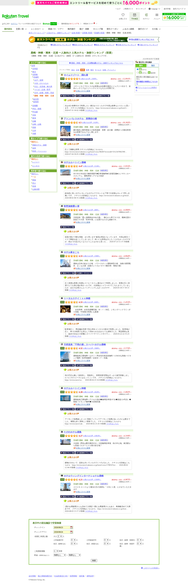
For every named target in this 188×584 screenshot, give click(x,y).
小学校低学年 (91, 540)
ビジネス (35, 166)
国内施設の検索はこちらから (147, 83)
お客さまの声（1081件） (92, 436)
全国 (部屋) (76, 33)
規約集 (82, 576)
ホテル (144, 69)
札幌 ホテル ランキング (61, 45)
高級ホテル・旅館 (39, 145)
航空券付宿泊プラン (101, 95)
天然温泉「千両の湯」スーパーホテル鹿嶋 (85, 344)
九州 (34, 131)
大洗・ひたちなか (41, 83)
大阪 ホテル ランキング (148, 45)
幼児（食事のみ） (60, 544)
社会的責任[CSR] (61, 576)
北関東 (35, 74)
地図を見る (104, 83)
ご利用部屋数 (39, 551)
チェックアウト (40, 532)
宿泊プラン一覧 (68, 95)
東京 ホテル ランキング (83, 45)
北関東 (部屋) (87, 33)
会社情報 (32, 576)
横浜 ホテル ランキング (105, 45)
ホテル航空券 (149, 73)
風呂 (92, 70)
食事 (87, 70)
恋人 (34, 183)
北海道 (35, 69)
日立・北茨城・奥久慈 (43, 86)
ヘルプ (117, 9)
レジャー (35, 162)
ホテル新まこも (71, 252)
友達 (34, 186)
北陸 (34, 115)
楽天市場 (167, 9)
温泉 (34, 148)
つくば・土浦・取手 (42, 90)
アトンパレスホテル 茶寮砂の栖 (80, 118)
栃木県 (36, 99)
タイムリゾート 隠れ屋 (76, 75)
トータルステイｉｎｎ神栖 (77, 298)
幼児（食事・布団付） (128, 540)
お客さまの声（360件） (89, 79)
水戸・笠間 (38, 80)
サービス (98, 70)
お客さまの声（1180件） (92, 479)
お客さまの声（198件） (91, 256)
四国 (34, 127)
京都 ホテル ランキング (127, 45)
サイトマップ (141, 9)
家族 (34, 180)
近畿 (34, 121)
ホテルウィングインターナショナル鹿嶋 (83, 476)
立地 (77, 70)
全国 (33, 66)
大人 (55, 536)
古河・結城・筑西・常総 (44, 93)
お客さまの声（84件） (91, 302)
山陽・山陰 (36, 124)
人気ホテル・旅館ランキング (58, 33)
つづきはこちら (91, 110)
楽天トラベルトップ (37, 33)
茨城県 (36, 77)
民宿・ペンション (39, 151)
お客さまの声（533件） (91, 166)
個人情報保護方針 (45, 576)
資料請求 (90, 576)
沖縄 (34, 134)
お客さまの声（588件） (91, 348)
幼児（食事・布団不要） (127, 545)
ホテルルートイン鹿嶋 (75, 162)
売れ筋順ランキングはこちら (142, 39)
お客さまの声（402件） (91, 392)
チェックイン (39, 527)
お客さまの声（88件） (91, 210)
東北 (34, 72)
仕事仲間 (35, 189)
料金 (42, 555)
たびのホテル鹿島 (72, 432)
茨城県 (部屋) (99, 33)
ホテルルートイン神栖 (75, 388)
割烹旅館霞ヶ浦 (71, 206)
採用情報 (73, 576)
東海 (34, 118)
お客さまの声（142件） (90, 122)
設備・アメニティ (109, 70)
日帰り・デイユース (84, 95)
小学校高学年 (58, 540)
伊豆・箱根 (36, 109)
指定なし (35, 174)
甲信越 (35, 112)
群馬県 (36, 102)
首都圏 (35, 106)
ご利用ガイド (128, 9)
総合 (73, 70)
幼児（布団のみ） (93, 544)
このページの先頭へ (151, 568)
